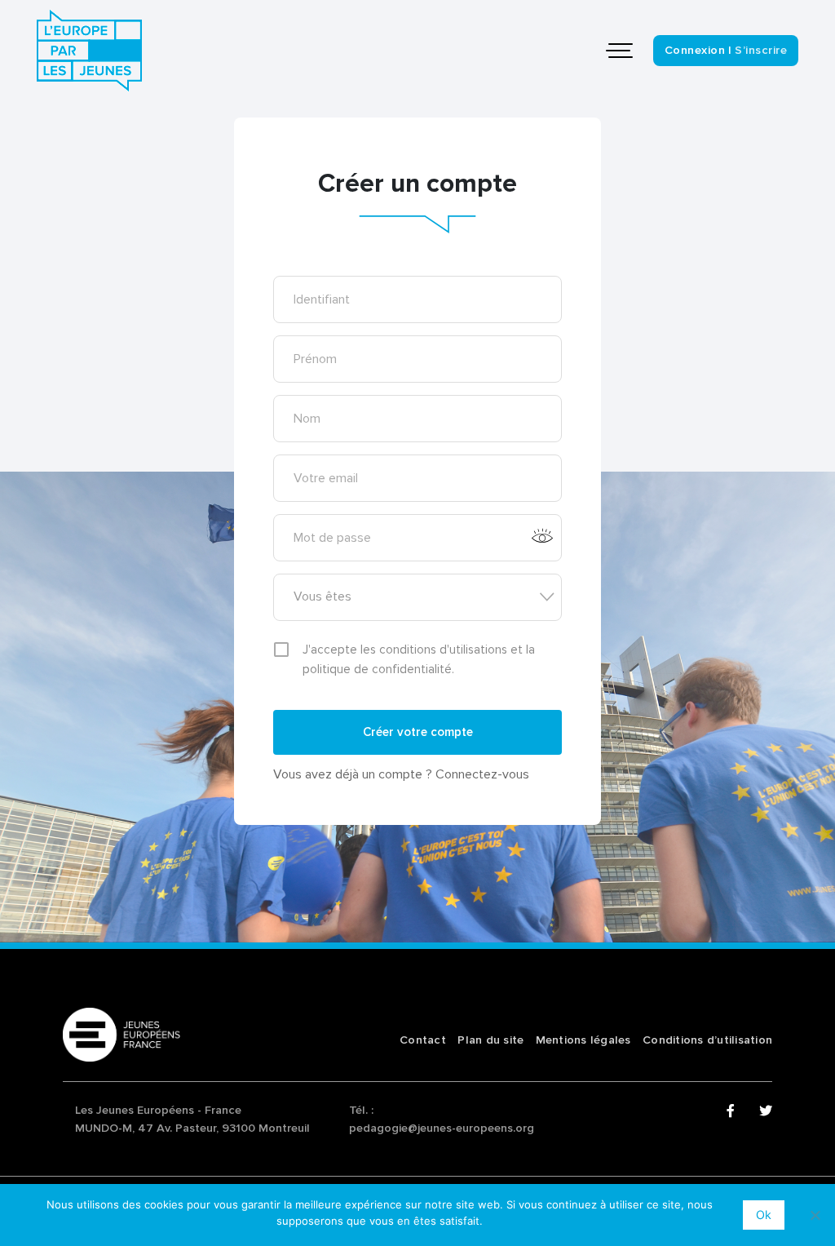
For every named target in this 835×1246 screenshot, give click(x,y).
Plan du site (490, 1040)
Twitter (765, 1111)
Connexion (695, 50)
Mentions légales (583, 1040)
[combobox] (417, 597)
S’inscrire (761, 50)
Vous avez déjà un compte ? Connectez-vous (401, 774)
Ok (763, 1215)
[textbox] (417, 596)
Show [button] (543, 538)
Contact (423, 1040)
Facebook (733, 1111)
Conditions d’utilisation (707, 1040)
